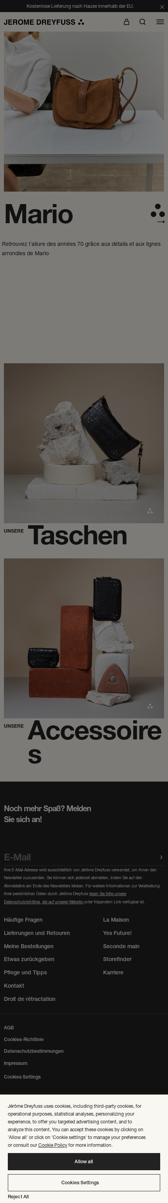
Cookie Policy (52, 1145)
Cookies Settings (80, 1182)
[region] (84, 1149)
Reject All (18, 1196)
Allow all (84, 1161)
